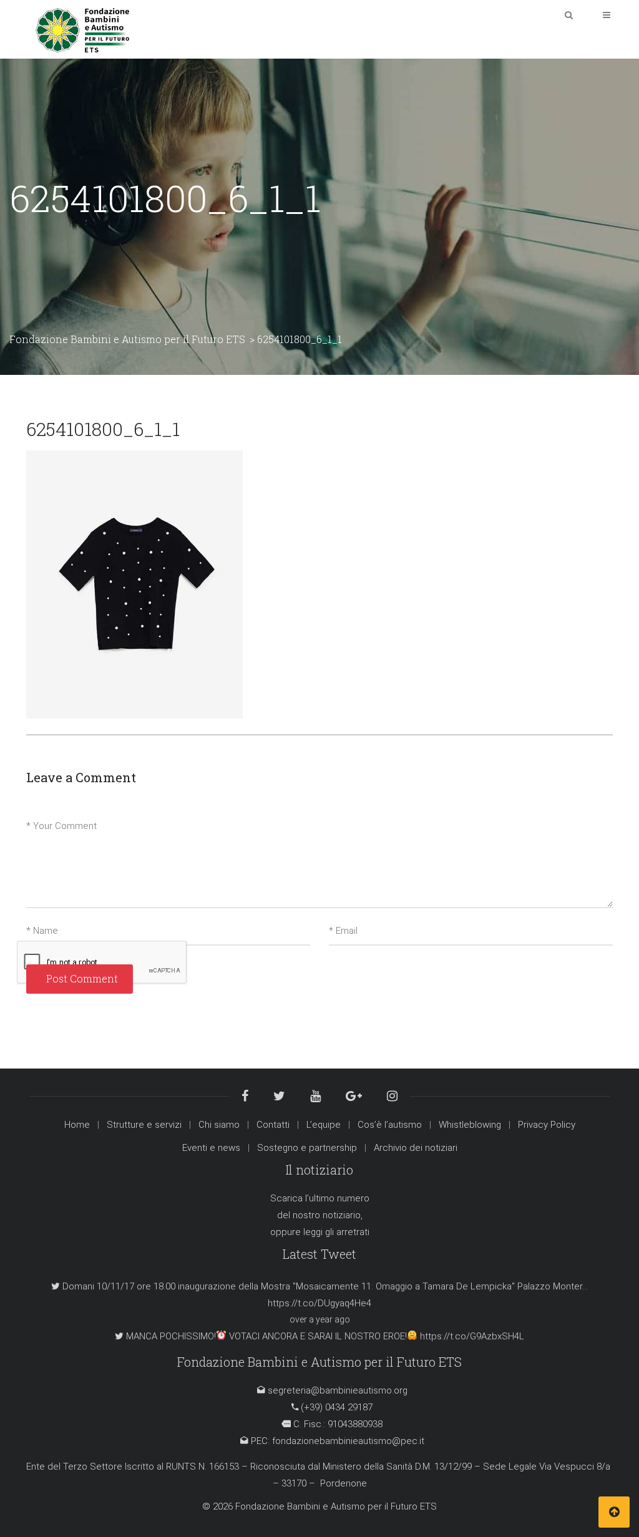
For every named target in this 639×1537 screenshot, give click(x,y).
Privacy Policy (546, 1124)
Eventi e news (211, 1147)
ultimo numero (339, 1198)
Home (77, 1124)
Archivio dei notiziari (415, 1147)
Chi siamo (219, 1124)
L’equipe (323, 1124)
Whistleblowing (470, 1124)
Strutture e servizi (144, 1124)
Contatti (273, 1124)
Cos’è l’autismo (390, 1124)
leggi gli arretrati (336, 1232)
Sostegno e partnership (307, 1147)
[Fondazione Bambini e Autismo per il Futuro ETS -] (82, 28)
